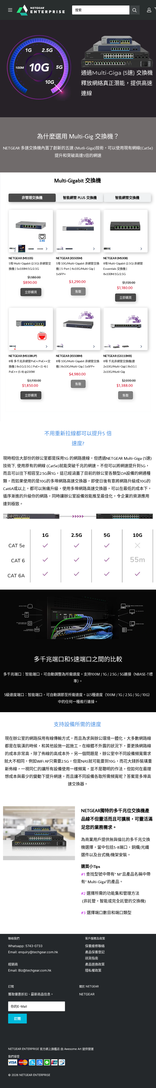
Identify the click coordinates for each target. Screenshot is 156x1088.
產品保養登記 (95, 952)
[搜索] (134, 9)
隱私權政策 (93, 970)
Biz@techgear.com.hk (34, 970)
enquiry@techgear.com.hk (38, 952)
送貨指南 (91, 958)
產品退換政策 (95, 964)
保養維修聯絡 (95, 946)
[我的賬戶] (149, 10)
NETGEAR (86, 994)
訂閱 (17, 1019)
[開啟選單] (10, 10)
